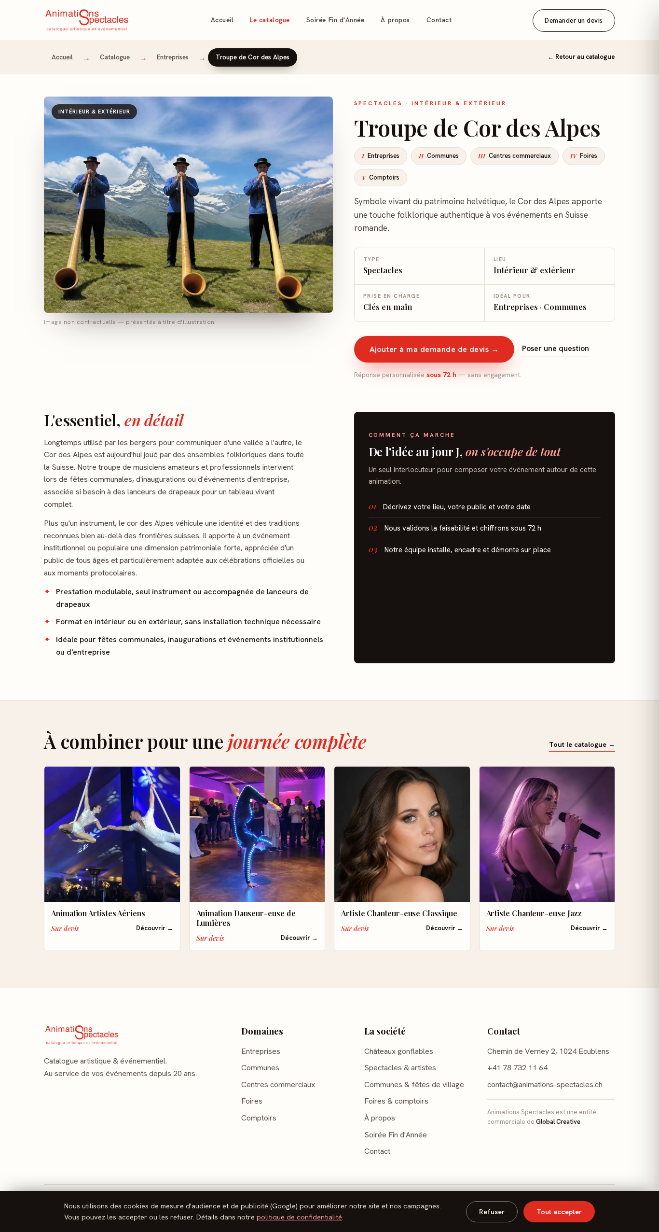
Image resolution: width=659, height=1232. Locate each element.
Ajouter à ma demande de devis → (434, 349)
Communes (439, 156)
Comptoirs (380, 177)
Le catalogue (269, 20)
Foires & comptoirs (396, 1101)
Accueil (222, 20)
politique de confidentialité (299, 1217)
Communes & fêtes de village (414, 1084)
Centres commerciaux (514, 156)
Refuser (492, 1211)
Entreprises (173, 57)
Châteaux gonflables (398, 1051)
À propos (395, 20)
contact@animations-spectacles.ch (545, 1084)
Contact (439, 20)
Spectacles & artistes (400, 1068)
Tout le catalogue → (582, 744)
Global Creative (558, 1122)
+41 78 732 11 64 (517, 1068)
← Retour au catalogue (581, 57)
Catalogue (115, 57)
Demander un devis (574, 20)
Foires (583, 156)
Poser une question (555, 348)
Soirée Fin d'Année (335, 20)
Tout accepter (559, 1211)
